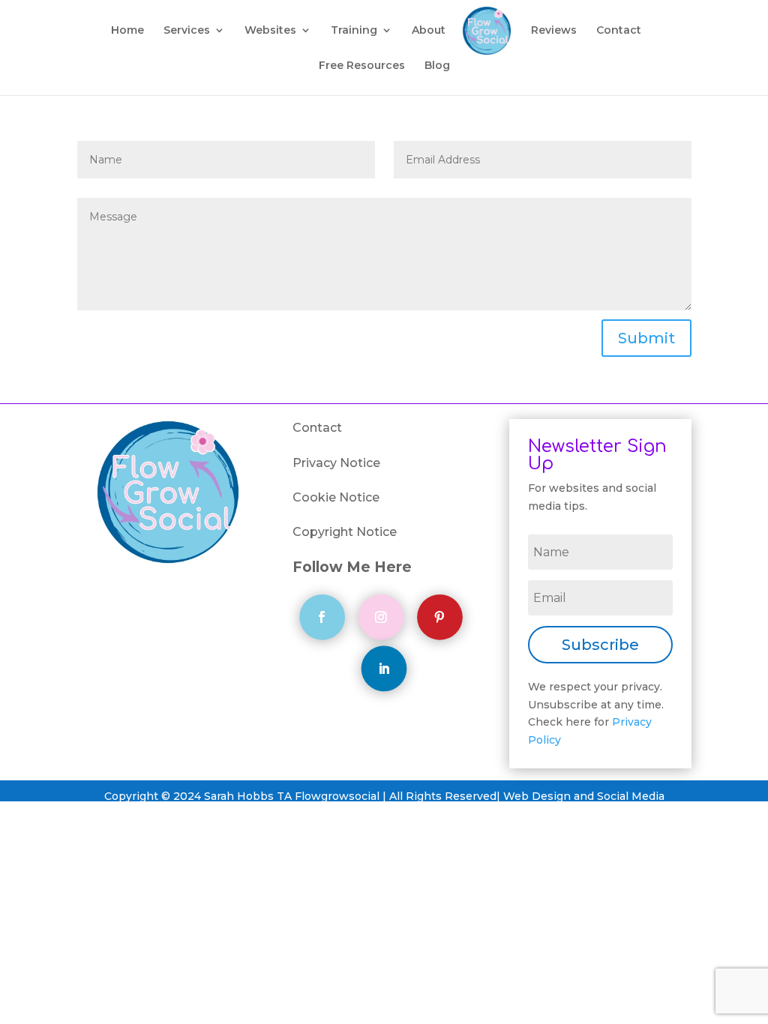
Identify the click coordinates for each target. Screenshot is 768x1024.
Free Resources (362, 66)
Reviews (554, 31)
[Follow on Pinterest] (440, 617)
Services (187, 31)
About (429, 31)
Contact (618, 31)
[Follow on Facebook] (322, 617)
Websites (270, 31)
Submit (646, 338)
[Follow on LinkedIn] (384, 668)
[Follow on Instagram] (381, 617)
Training (354, 31)
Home (127, 31)
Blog (437, 66)
